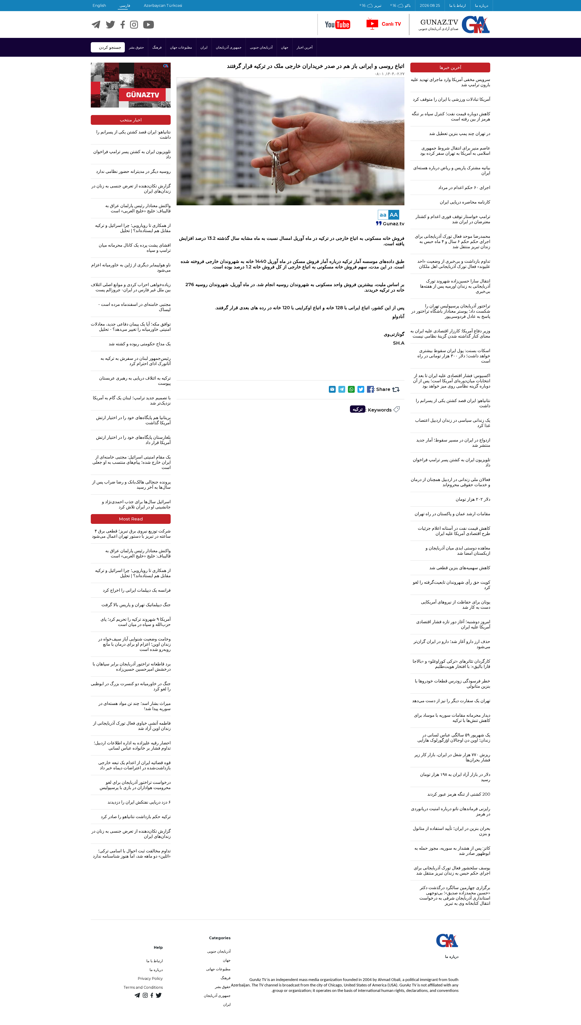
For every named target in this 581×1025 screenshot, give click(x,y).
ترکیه (358, 409)
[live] (383, 24)
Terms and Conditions (143, 987)
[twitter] (110, 24)
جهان (284, 47)
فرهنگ (157, 47)
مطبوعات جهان (181, 47)
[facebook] (123, 24)
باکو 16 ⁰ (400, 5)
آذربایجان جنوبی (261, 47)
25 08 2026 (430, 5)
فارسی (125, 5)
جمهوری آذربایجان (228, 47)
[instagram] (134, 24)
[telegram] (96, 24)
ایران (203, 47)
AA (394, 214)
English (99, 5)
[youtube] (337, 25)
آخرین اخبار (305, 47)
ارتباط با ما (457, 5)
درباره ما (481, 5)
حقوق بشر (136, 47)
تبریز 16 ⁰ (370, 5)
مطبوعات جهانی (218, 969)
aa (383, 214)
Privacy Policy (150, 978)
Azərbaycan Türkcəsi (163, 5)
